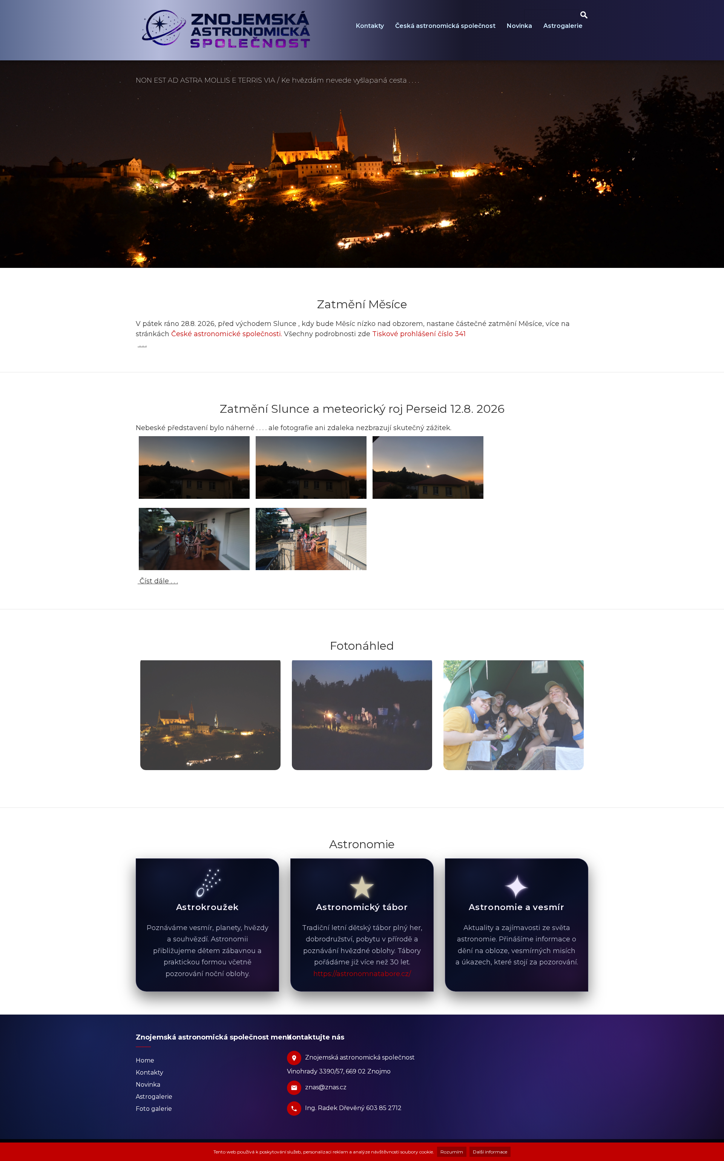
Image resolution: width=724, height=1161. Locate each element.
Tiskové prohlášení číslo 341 (419, 334)
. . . (142, 344)
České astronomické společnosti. (226, 334)
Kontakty (370, 25)
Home (145, 1060)
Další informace (490, 1152)
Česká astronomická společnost (445, 25)
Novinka (519, 25)
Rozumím (451, 1152)
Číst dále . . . (158, 581)
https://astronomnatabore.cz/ (362, 974)
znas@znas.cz (326, 1087)
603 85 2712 (384, 1108)
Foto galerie (154, 1108)
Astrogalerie (563, 25)
